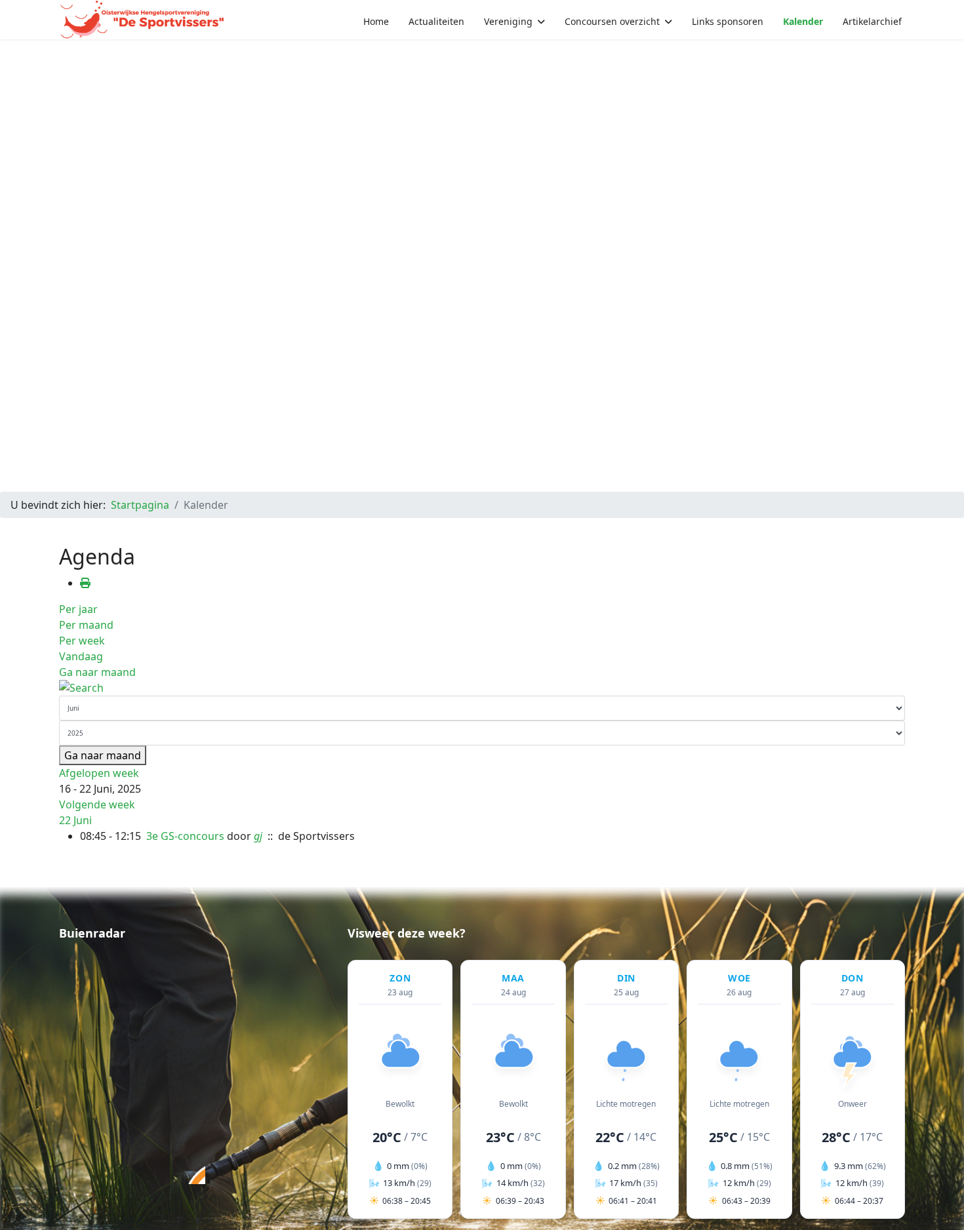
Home (376, 21)
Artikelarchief (872, 21)
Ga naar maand (97, 672)
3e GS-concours (185, 836)
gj (258, 836)
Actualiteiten (436, 21)
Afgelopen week (99, 773)
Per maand (86, 625)
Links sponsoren (727, 21)
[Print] (85, 583)
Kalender (803, 21)
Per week (82, 640)
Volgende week (97, 804)
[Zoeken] (482, 688)
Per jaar (78, 609)
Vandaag (81, 656)
